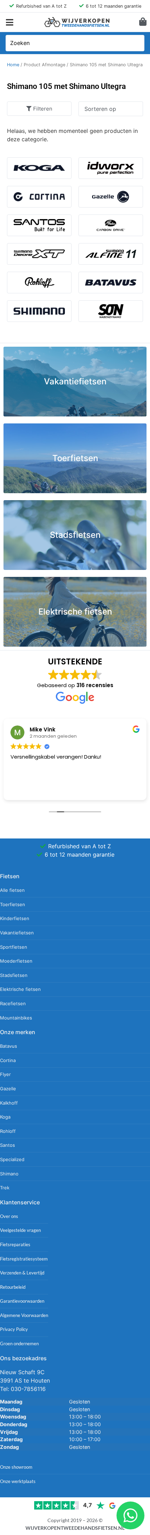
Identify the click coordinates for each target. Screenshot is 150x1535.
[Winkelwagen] (143, 21)
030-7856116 (28, 1388)
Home (13, 64)
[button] (9, 22)
